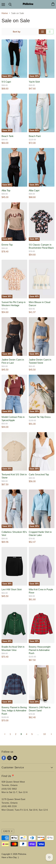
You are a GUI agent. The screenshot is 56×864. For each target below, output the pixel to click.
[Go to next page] (51, 734)
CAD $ (6, 831)
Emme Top (7, 244)
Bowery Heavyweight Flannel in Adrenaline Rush (39, 649)
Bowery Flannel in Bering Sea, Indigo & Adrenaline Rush (14, 710)
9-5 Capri (6, 81)
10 (44, 734)
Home (5, 13)
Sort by (16, 31)
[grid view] (42, 31)
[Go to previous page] (4, 734)
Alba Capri (34, 190)
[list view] (49, 31)
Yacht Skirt (34, 81)
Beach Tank (8, 136)
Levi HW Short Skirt (12, 589)
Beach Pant (35, 136)
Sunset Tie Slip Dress (40, 417)
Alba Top (6, 190)
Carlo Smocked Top (39, 474)
